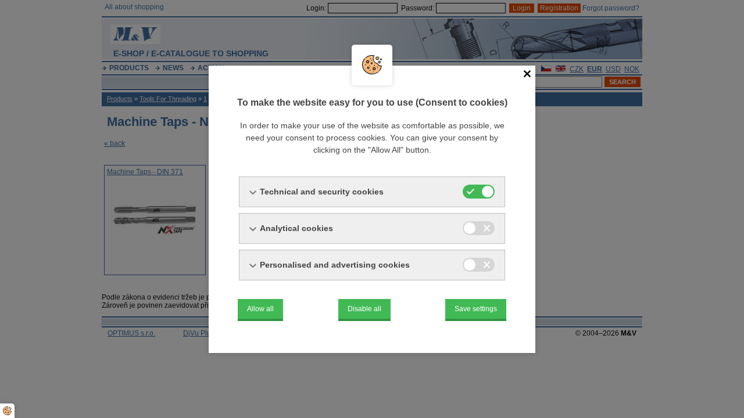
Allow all (260, 309)
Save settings (476, 309)
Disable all (364, 309)
